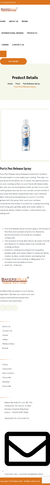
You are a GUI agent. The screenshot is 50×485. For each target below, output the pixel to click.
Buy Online (13, 61)
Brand (25, 21)
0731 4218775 (23, 418)
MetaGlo (6, 382)
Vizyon (5, 364)
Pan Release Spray (31, 83)
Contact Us (18, 45)
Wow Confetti (8, 373)
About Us (13, 21)
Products (32, 33)
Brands (5, 348)
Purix (18, 83)
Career (5, 45)
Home (2, 21)
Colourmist (7, 369)
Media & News (8, 344)
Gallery (5, 339)
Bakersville (18, 481)
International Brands (13, 33)
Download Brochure (8, 2)
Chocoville (6, 377)
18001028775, (11, 418)
